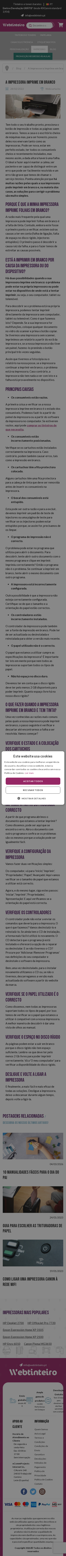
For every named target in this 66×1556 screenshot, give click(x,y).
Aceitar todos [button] (33, 781)
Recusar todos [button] (33, 790)
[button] (33, 798)
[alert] (33, 778)
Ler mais (29, 773)
